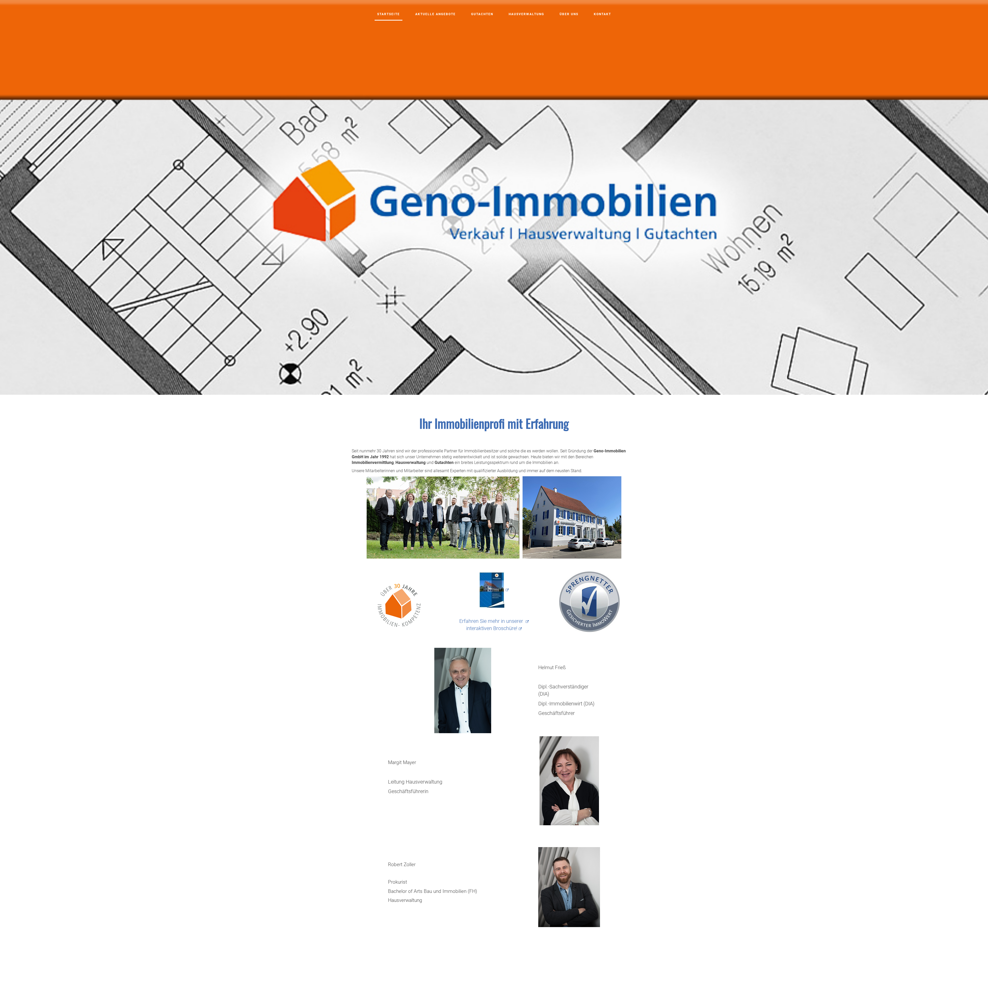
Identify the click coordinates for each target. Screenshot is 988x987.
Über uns (569, 14)
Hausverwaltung (526, 14)
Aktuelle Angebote (435, 14)
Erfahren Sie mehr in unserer (491, 621)
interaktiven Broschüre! (491, 628)
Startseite (388, 14)
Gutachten (482, 14)
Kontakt (602, 14)
